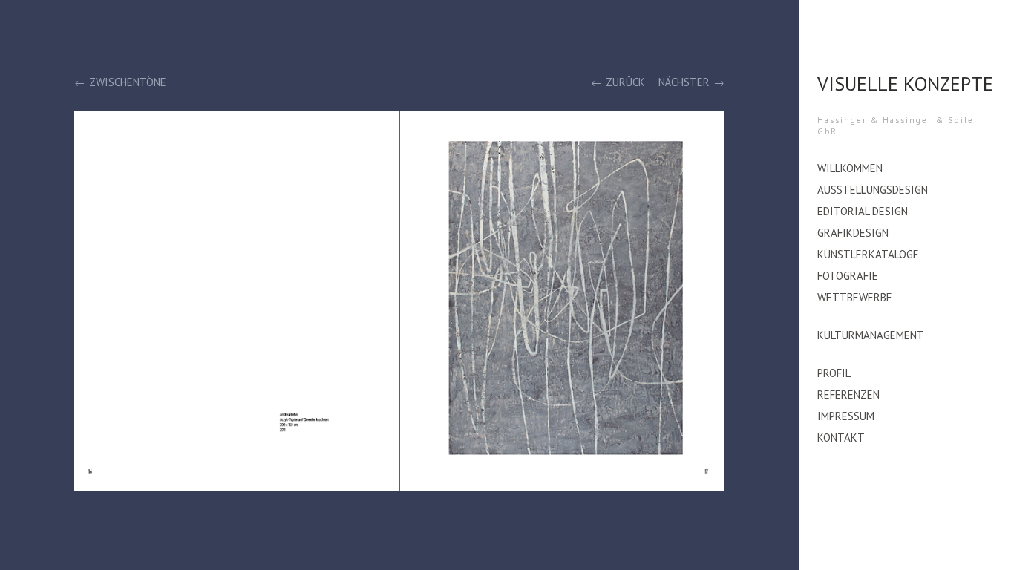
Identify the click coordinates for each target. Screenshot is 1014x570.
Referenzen (848, 394)
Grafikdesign (853, 233)
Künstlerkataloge (868, 254)
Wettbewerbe (854, 297)
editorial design (862, 211)
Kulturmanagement (870, 335)
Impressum (845, 416)
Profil (834, 373)
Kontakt (841, 437)
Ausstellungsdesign (872, 190)
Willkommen (850, 168)
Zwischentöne (127, 82)
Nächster (684, 82)
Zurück (625, 82)
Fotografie (847, 276)
